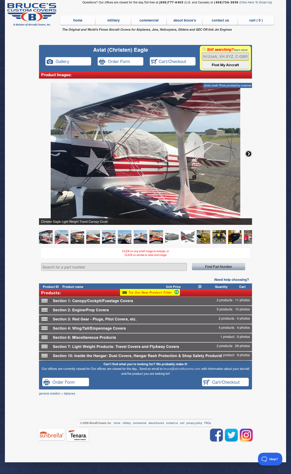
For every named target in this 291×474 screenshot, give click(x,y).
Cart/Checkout (171, 61)
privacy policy (194, 423)
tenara (78, 435)
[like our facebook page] (216, 435)
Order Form (117, 61)
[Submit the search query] (225, 65)
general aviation (50, 393)
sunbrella (51, 434)
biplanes (69, 393)
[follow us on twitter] (231, 435)
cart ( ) (256, 20)
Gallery (61, 61)
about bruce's (184, 20)
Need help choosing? (231, 279)
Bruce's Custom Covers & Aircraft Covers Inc (32, 14)
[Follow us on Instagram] (246, 435)
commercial (149, 20)
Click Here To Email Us (256, 2)
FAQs (207, 423)
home (77, 20)
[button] (248, 153)
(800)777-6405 (171, 2)
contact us (220, 20)
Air (90, 423)
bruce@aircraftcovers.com (182, 368)
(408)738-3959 (226, 2)
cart (182, 423)
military (113, 20)
